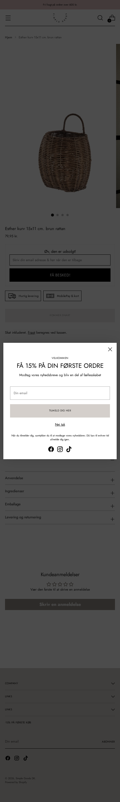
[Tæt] (110, 349)
